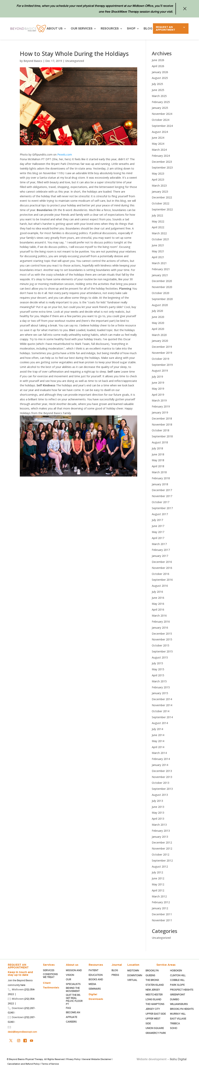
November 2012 (162, 848)
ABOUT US (55, 28)
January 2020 (160, 341)
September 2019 (162, 365)
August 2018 (160, 442)
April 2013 (158, 818)
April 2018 (158, 466)
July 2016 (157, 592)
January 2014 (160, 765)
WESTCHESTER (154, 994)
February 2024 (161, 155)
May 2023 (158, 173)
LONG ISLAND (153, 999)
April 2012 (158, 890)
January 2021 (160, 275)
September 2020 (162, 299)
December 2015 (162, 633)
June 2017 (158, 526)
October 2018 (160, 430)
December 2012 (162, 842)
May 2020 (158, 323)
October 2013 (160, 783)
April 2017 (158, 538)
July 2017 (157, 520)
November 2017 (162, 496)
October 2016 (160, 574)
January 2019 (160, 412)
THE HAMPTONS (155, 1004)
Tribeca (175, 1023)
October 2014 (160, 711)
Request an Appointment (165, 28)
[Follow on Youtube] (31, 1040)
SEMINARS (95, 988)
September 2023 (162, 167)
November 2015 (162, 639)
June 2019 (158, 382)
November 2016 (162, 568)
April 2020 (158, 329)
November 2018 (162, 424)
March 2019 (159, 400)
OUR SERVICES (82, 28)
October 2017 (160, 502)
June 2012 (158, 878)
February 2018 (161, 478)
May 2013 (158, 812)
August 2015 (160, 657)
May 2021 (158, 251)
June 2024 (158, 137)
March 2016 (159, 615)
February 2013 (161, 830)
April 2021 (158, 257)
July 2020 (157, 311)
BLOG (148, 28)
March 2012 (159, 896)
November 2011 (162, 920)
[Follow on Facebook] (25, 1040)
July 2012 (157, 872)
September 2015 (162, 651)
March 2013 (159, 824)
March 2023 (159, 185)
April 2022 (158, 227)
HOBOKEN (176, 970)
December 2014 (162, 699)
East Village (178, 1018)
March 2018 (159, 472)
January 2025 (160, 108)
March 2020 (159, 335)
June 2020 (158, 317)
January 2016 (160, 627)
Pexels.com (64, 154)
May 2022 (158, 221)
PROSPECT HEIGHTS (181, 989)
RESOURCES (110, 28)
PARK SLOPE (177, 984)
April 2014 (158, 747)
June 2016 (158, 598)
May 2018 (158, 460)
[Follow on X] (11, 1040)
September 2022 (162, 209)
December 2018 (162, 418)
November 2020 (162, 287)
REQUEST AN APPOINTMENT (18, 966)
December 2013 (162, 771)
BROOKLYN (152, 970)
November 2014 (162, 705)
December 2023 (162, 162)
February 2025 (161, 102)
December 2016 (162, 562)
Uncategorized (74, 61)
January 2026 (160, 72)
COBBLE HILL (177, 980)
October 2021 (160, 239)
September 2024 (162, 126)
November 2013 (162, 777)
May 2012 (158, 884)
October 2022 (160, 203)
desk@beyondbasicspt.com (22, 1031)
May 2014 (158, 741)
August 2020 (160, 305)
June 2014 (158, 735)
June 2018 (158, 454)
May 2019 (158, 388)
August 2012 (160, 866)
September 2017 (162, 508)
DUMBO (174, 999)
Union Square (155, 1028)
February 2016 (161, 621)
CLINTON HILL (178, 975)
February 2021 (161, 269)
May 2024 (158, 143)
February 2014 (161, 759)
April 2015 (158, 675)
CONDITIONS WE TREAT (50, 976)
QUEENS (150, 975)
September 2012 (162, 860)
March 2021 (159, 263)
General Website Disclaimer (96, 1059)
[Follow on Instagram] (19, 1040)
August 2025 (160, 78)
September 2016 (162, 579)
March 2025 (159, 96)
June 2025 (158, 90)
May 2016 (158, 604)
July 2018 (157, 448)
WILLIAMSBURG (179, 1004)
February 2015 (161, 687)
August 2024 (160, 132)
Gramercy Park (156, 1032)
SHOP (131, 28)
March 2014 (159, 753)
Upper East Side (156, 1013)
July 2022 (157, 215)
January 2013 (160, 836)
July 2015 (157, 663)
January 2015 (160, 693)
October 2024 (160, 120)
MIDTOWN (133, 970)
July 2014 (157, 729)
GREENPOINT (177, 994)
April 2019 (158, 394)
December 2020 (162, 281)
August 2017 (160, 514)
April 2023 (158, 179)
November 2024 (162, 114)
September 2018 (162, 436)
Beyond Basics (33, 61)
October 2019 (160, 359)
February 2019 (161, 406)
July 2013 (157, 801)
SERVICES (48, 970)
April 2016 (158, 609)
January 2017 (160, 556)
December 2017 (162, 490)
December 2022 (162, 197)
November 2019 (162, 353)
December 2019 (162, 347)
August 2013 (160, 795)
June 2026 (158, 60)
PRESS (115, 974)
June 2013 (158, 807)
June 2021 (158, 245)
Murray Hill (178, 1013)
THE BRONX (152, 980)
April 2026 (158, 66)
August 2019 (160, 370)
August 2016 (160, 585)
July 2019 (157, 376)
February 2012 (161, 902)
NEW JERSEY (153, 989)
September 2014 (162, 717)
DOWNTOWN (134, 975)
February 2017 (161, 550)
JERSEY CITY (153, 1008)
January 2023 (160, 191)
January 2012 (160, 908)
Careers (71, 1021)
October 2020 (160, 293)
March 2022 (159, 233)
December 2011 (162, 914)
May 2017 (158, 532)
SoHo (173, 1028)
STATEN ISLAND (155, 984)
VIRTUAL (132, 980)
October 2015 (160, 645)
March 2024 (159, 149)
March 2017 (159, 544)
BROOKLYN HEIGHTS (182, 1008)
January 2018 (160, 484)
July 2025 (157, 84)
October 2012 (160, 854)
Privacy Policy (73, 1059)
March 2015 (159, 681)
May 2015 (158, 669)
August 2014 (160, 723)
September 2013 (162, 789)
